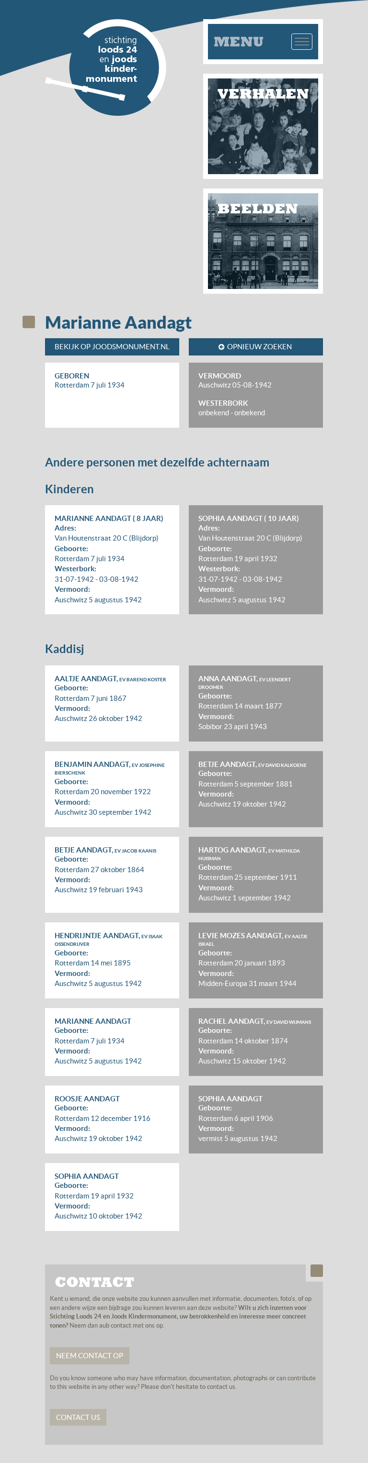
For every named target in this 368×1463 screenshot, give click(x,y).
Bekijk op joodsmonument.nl (112, 347)
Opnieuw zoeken (259, 347)
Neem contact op (89, 1356)
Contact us (78, 1417)
